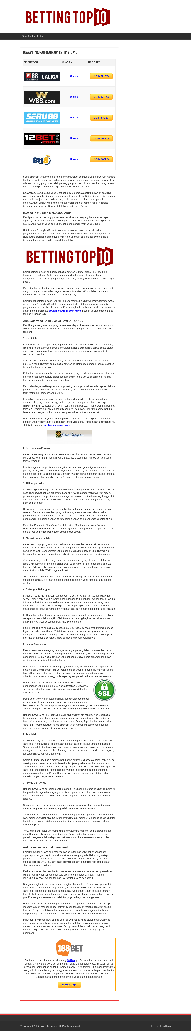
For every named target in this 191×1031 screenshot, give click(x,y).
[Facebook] (152, 1026)
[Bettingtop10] (67, 16)
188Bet (71, 960)
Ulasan (74, 76)
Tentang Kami (163, 1026)
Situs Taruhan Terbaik (33, 36)
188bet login (69, 984)
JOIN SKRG (101, 76)
